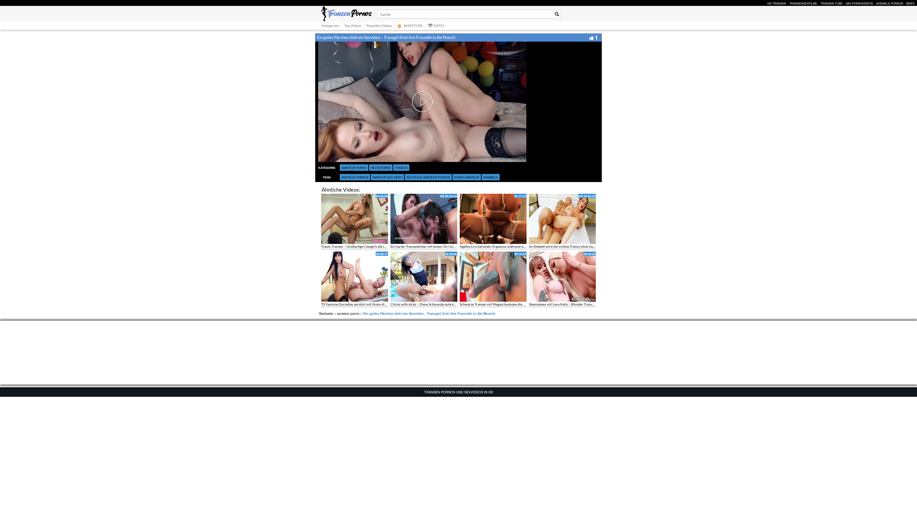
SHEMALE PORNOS (889, 3)
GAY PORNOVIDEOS (859, 3)
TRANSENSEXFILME (803, 3)
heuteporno (381, 168)
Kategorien (330, 25)
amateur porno (354, 168)
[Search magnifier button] (557, 14)
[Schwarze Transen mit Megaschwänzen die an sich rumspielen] (493, 277)
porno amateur (466, 177)
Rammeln (490, 177)
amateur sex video (387, 177)
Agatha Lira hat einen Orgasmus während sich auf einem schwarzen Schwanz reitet (520, 246)
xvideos (401, 168)
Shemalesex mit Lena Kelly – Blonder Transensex (564, 304)
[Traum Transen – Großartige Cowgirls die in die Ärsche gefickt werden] (354, 219)
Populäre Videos (379, 25)
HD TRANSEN (776, 3)
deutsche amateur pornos (428, 177)
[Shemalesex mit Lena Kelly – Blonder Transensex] (562, 277)
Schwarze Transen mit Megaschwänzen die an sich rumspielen (505, 304)
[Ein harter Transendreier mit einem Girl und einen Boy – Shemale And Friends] (423, 219)
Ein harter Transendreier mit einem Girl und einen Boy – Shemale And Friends (447, 246)
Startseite (326, 313)
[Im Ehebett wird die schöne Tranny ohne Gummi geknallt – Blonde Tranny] (562, 219)
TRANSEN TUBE (831, 3)
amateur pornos (354, 177)
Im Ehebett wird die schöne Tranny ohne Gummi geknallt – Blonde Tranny (583, 246)
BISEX (910, 3)
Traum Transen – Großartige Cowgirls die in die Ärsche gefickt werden (373, 246)
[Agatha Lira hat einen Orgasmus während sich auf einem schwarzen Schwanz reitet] (493, 219)
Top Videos (352, 25)
